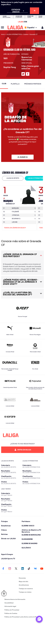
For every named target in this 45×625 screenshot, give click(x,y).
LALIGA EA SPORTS (12, 178)
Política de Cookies (10, 613)
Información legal (10, 606)
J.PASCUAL (15, 215)
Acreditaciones (24, 585)
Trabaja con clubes (25, 592)
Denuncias (22, 578)
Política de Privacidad (11, 610)
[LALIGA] (15, 27)
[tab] (12, 178)
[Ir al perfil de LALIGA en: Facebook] (3, 569)
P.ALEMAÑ (15, 211)
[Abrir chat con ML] (39, 619)
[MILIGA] (41, 27)
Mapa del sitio (23, 581)
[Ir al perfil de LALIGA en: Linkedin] (22, 569)
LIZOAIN (14, 222)
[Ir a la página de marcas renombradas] (9, 593)
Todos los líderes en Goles (14, 227)
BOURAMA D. (16, 218)
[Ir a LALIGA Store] (22, 21)
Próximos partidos (32, 84)
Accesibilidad (9, 603)
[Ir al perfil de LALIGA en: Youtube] (42, 569)
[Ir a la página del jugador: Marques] (28, 194)
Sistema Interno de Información (14, 599)
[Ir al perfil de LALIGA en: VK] (35, 569)
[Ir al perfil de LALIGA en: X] (23, 74)
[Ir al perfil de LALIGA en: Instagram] (10, 569)
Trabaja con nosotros (26, 588)
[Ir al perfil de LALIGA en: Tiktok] (29, 569)
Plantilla (15, 84)
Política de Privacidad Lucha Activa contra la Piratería (22, 617)
